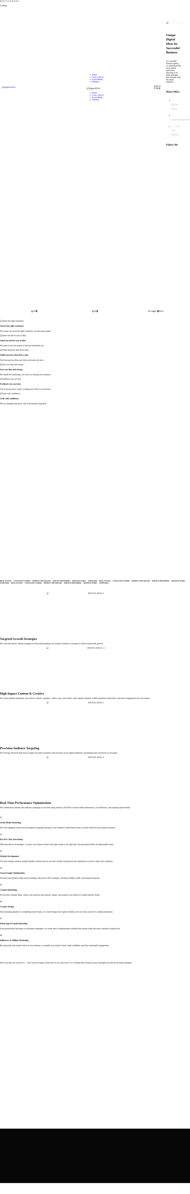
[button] (1, 311)
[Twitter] (174, 151)
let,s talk (157, 87)
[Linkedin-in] (168, 156)
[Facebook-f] (168, 151)
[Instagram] (174, 156)
